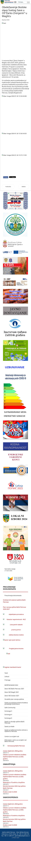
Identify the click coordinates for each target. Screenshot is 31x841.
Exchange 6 (8, 718)
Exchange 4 (8, 714)
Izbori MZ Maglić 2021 (12, 692)
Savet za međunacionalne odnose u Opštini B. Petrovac (16, 730)
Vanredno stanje (10, 569)
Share (6, 177)
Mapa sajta (16, 837)
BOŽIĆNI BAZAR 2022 (11, 685)
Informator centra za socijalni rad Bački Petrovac (15, 740)
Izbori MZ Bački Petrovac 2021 (14, 689)
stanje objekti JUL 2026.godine (13, 751)
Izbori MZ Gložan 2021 (12, 696)
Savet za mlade (9, 726)
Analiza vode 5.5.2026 (10, 792)
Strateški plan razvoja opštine (14, 699)
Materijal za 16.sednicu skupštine (14, 782)
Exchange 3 (8, 711)
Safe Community (10, 707)
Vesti (6, 673)
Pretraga (7, 680)
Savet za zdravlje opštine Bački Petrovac (14, 722)
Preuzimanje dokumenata (13, 595)
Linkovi (7, 676)
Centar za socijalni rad (12, 736)
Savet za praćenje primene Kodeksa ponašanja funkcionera (16, 703)
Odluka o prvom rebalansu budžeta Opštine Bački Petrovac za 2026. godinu (14, 757)
